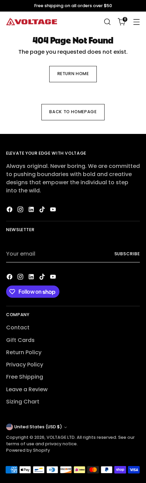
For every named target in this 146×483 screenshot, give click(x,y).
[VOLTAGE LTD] (31, 22)
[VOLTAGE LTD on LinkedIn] (32, 210)
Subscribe (127, 254)
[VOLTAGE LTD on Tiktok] (43, 210)
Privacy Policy (24, 364)
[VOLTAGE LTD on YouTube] (54, 210)
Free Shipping (24, 377)
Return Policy (23, 352)
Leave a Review (27, 389)
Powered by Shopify (28, 450)
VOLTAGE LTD (61, 437)
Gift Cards (20, 340)
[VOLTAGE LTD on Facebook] (10, 210)
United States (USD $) (38, 427)
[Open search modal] (107, 22)
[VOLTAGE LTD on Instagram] (21, 210)
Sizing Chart (22, 402)
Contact (18, 327)
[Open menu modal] (136, 22)
